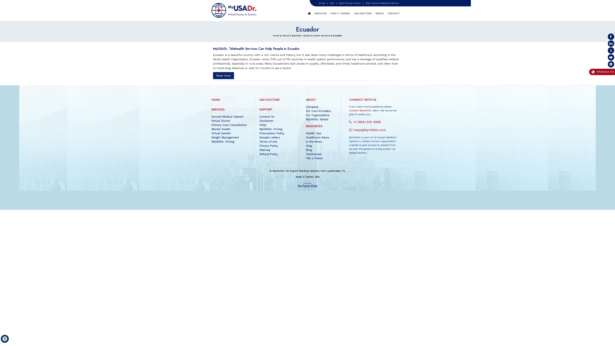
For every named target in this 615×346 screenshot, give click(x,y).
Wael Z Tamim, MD (308, 176)
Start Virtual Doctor (350, 3)
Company (312, 106)
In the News (314, 141)
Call (332, 3)
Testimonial (313, 154)
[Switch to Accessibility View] (5, 339)
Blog (309, 150)
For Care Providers (318, 111)
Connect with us (362, 100)
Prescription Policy (271, 133)
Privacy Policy (268, 145)
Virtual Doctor (220, 120)
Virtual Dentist (221, 133)
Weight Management (225, 137)
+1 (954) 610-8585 (367, 122)
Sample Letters (269, 137)
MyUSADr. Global (301, 35)
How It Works (340, 13)
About (285, 35)
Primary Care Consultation (229, 125)
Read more (223, 75)
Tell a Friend (314, 158)
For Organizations (318, 115)
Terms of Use (268, 141)
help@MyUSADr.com (370, 130)
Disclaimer (266, 120)
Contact (394, 13)
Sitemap (264, 150)
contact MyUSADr (360, 110)
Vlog (309, 145)
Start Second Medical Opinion (382, 3)
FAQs (262, 125)
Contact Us (266, 116)
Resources (314, 126)
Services (321, 13)
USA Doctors (363, 13)
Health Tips (313, 133)
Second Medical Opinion (227, 116)
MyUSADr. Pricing (222, 141)
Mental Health (220, 129)
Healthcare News (317, 137)
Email (322, 3)
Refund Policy (268, 154)
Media (380, 13)
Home (309, 13)
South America (321, 35)
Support (265, 109)
